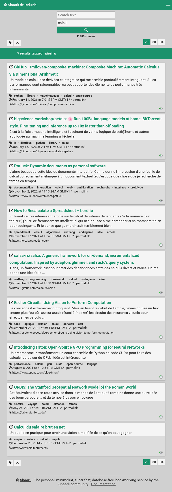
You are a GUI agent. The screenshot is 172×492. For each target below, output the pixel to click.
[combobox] (86, 22)
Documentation (103, 484)
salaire (31, 439)
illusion (42, 324)
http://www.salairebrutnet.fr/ (30, 448)
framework (57, 279)
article (111, 232)
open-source (84, 95)
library (31, 95)
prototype (137, 187)
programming (37, 279)
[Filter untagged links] (10, 43)
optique (29, 324)
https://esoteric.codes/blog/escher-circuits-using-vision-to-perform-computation (63, 332)
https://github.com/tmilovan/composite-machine (43, 104)
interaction (44, 187)
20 (146, 42)
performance (22, 364)
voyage (32, 404)
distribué (26, 142)
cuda (59, 364)
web (70, 187)
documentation (23, 187)
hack (17, 324)
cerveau (68, 324)
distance (59, 404)
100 (162, 42)
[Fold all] (17, 43)
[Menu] (168, 6)
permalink (49, 100)
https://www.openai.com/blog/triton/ (35, 372)
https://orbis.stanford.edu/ (29, 412)
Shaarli (25, 480)
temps (73, 404)
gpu (49, 364)
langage (92, 364)
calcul (48, 53)
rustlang (69, 232)
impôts (56, 439)
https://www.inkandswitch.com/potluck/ (38, 196)
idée (100, 232)
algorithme (53, 232)
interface (120, 187)
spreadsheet (22, 232)
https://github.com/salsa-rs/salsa (33, 288)
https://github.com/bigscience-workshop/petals (42, 151)
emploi (18, 439)
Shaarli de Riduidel (22, 5)
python (18, 95)
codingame (86, 232)
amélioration (85, 187)
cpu (80, 324)
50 (154, 42)
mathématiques (50, 95)
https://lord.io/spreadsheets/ (30, 240)
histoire (19, 404)
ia (15, 142)
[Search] (86, 30)
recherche (103, 187)
